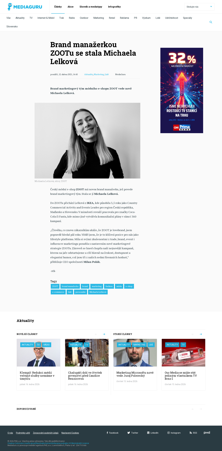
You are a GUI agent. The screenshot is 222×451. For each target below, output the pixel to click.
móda (119, 286)
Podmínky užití (23, 433)
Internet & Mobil (45, 17)
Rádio (72, 17)
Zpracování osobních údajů (45, 433)
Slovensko (12, 26)
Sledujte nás (192, 7)
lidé (70, 291)
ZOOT (55, 286)
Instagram (176, 433)
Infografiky (114, 6)
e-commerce (58, 291)
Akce (71, 6)
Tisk (61, 17)
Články (58, 6)
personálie (81, 291)
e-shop (129, 286)
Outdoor (84, 17)
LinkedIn (154, 433)
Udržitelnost (171, 17)
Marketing (98, 17)
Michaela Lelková (98, 291)
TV (31, 17)
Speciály (187, 17)
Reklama (124, 17)
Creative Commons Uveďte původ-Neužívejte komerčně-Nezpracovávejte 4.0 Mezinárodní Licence (48, 443)
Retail (112, 17)
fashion (109, 286)
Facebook (113, 433)
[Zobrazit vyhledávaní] (210, 22)
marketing (97, 286)
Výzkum (146, 17)
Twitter (134, 433)
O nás (10, 433)
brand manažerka (70, 286)
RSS (195, 433)
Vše (8, 17)
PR (135, 17)
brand (85, 286)
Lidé (158, 17)
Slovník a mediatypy (91, 6)
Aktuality (20, 17)
